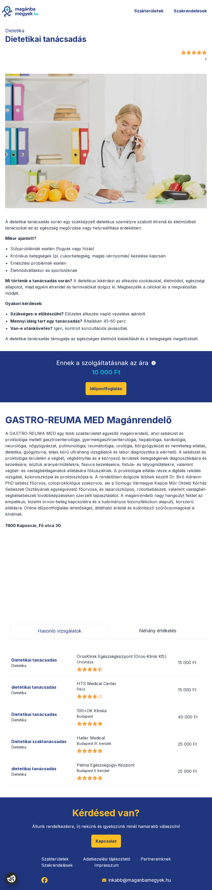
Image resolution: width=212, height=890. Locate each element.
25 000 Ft (187, 744)
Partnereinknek (156, 859)
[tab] (59, 631)
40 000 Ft (188, 717)
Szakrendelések (190, 10)
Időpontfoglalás (106, 388)
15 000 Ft (187, 662)
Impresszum (106, 865)
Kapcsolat (106, 841)
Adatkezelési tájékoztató (106, 859)
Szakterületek (148, 10)
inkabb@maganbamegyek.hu (139, 880)
